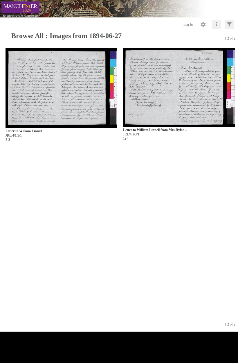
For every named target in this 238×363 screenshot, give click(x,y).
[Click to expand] (229, 24)
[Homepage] (119, 8)
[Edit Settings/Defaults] (203, 24)
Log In (188, 24)
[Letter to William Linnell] (61, 88)
